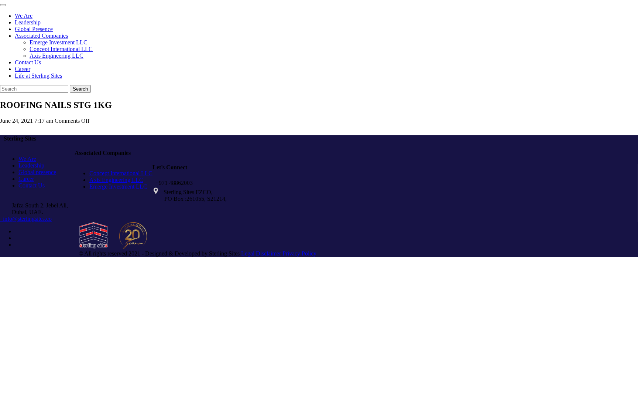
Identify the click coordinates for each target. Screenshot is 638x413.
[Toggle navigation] (3, 5)
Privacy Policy (299, 253)
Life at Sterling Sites (38, 75)
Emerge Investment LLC (59, 42)
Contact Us (28, 62)
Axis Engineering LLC (56, 56)
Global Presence (34, 29)
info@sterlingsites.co (26, 219)
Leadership (28, 22)
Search (80, 89)
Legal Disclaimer (261, 253)
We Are (23, 16)
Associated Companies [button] (41, 36)
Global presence (37, 172)
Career (22, 69)
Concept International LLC (61, 49)
